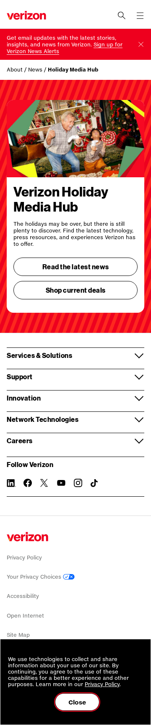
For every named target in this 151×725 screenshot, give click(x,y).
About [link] (15, 69)
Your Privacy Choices (35, 577)
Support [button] (20, 376)
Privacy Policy (24, 557)
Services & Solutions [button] (39, 355)
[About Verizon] (26, 15)
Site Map (18, 635)
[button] (141, 44)
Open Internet (25, 616)
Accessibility (23, 596)
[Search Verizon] (121, 15)
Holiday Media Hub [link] (73, 69)
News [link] (35, 69)
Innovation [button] (24, 398)
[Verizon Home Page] (27, 536)
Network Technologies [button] (42, 419)
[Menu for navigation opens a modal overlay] (140, 15)
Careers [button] (20, 440)
